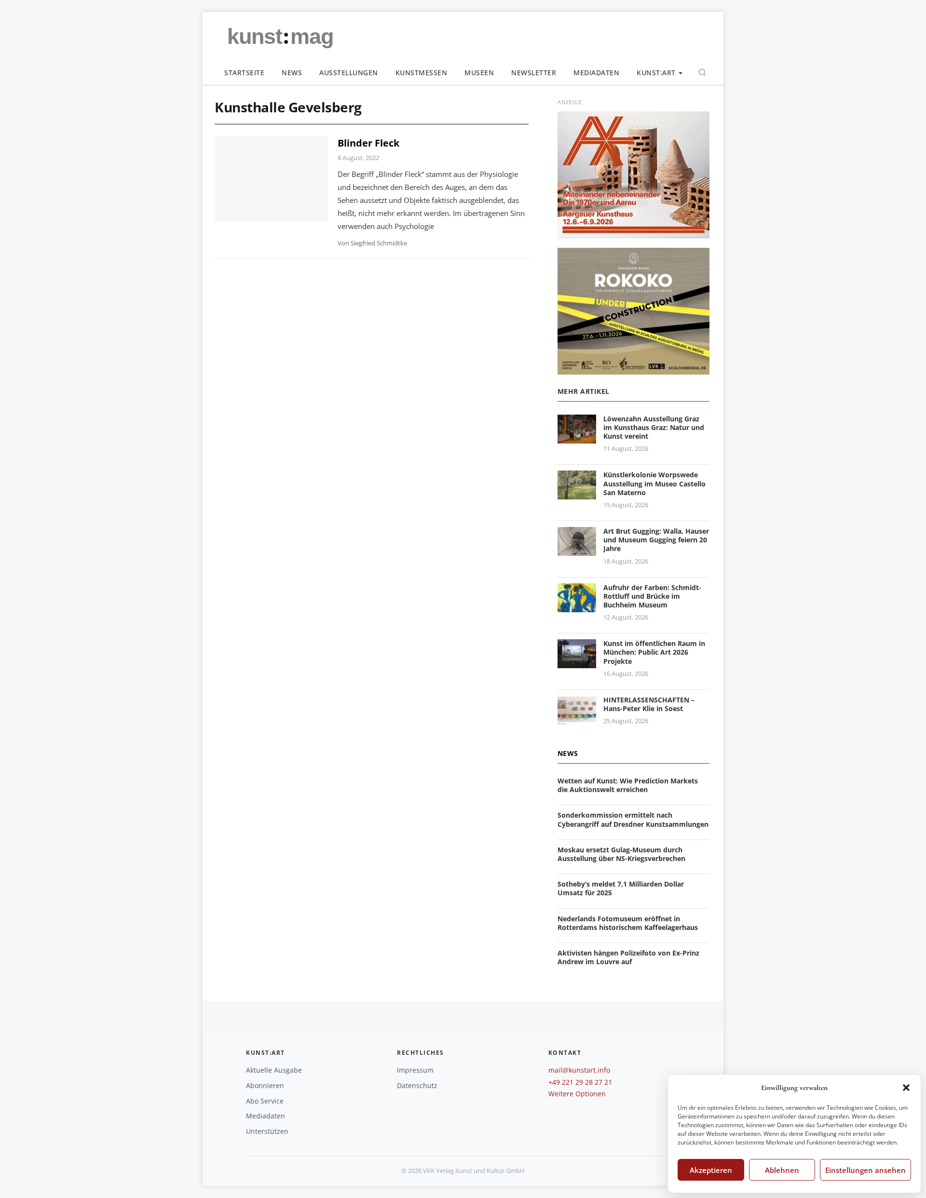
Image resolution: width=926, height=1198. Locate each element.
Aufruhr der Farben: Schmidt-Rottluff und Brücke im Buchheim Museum (652, 596)
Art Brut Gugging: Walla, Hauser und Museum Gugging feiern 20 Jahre (656, 539)
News (292, 72)
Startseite (244, 72)
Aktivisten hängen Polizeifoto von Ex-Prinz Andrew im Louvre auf (628, 957)
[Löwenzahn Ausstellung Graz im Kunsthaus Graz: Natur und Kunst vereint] (577, 437)
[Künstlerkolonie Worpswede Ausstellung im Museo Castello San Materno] (577, 493)
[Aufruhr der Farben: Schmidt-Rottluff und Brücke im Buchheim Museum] (577, 606)
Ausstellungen (348, 72)
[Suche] (702, 72)
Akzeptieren (711, 1170)
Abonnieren (265, 1085)
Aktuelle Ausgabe (274, 1070)
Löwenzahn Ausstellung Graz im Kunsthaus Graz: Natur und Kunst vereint (653, 427)
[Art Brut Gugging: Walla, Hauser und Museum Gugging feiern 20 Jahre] (577, 549)
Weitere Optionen (577, 1093)
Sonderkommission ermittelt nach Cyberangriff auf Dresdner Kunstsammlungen (633, 819)
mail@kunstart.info (579, 1070)
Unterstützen (267, 1131)
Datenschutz (417, 1085)
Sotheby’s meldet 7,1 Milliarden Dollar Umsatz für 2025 (621, 888)
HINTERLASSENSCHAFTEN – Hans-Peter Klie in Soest (648, 704)
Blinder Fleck (368, 142)
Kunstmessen (421, 72)
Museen (479, 72)
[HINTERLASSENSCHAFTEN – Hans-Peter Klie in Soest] (577, 718)
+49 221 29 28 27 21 (580, 1082)
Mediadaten (596, 72)
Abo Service (265, 1100)
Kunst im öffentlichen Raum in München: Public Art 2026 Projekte (654, 652)
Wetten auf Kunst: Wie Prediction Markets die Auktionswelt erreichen (628, 785)
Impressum (415, 1070)
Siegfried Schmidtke (379, 243)
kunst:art (656, 72)
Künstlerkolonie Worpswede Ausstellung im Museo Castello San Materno (654, 483)
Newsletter (533, 72)
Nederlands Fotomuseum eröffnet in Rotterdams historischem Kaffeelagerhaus (628, 923)
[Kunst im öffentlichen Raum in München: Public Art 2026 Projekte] (577, 662)
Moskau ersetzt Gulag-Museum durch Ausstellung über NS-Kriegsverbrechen (621, 854)
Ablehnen (782, 1170)
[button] (906, 1087)
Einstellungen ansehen (865, 1170)
